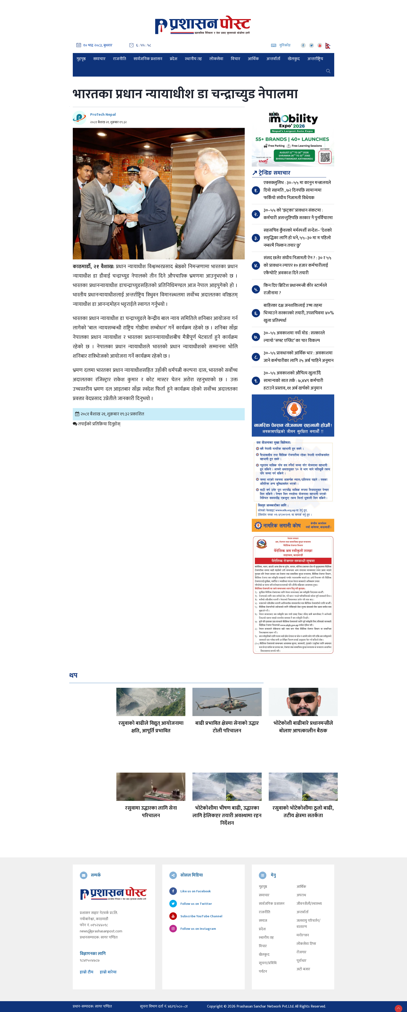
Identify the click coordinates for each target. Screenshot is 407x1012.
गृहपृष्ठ (81, 58)
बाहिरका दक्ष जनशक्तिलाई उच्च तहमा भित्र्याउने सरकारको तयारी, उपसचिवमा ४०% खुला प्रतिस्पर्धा (299, 313)
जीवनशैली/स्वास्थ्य (309, 904)
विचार (235, 58)
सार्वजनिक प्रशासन (148, 58)
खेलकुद (294, 58)
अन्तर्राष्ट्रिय (315, 58)
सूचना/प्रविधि (268, 963)
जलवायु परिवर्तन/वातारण (308, 924)
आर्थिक (253, 58)
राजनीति (119, 58)
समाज (263, 921)
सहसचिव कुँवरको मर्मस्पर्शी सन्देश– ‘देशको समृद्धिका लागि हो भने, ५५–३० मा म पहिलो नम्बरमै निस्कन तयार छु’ (298, 238)
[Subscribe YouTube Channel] (319, 45)
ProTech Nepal (103, 114)
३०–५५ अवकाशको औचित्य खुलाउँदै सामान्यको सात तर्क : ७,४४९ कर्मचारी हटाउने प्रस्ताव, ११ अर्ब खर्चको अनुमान (293, 380)
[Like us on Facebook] (303, 45)
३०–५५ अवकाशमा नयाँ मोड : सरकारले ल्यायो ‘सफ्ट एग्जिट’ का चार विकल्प (294, 336)
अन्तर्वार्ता (273, 58)
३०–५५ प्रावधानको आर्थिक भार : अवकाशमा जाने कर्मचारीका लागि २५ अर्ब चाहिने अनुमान (299, 356)
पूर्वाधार (301, 961)
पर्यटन (263, 972)
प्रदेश (173, 58)
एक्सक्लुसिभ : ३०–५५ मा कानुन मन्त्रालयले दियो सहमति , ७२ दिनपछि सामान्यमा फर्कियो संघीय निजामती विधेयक (297, 190)
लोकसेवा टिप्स (306, 944)
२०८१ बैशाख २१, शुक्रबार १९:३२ (108, 122)
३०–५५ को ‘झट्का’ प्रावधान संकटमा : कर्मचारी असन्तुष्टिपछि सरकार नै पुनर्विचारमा (298, 214)
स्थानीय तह (193, 58)
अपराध (301, 895)
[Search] (328, 71)
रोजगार (301, 952)
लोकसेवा (216, 58)
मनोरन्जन (303, 935)
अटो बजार (303, 969)
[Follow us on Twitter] (311, 45)
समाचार (99, 58)
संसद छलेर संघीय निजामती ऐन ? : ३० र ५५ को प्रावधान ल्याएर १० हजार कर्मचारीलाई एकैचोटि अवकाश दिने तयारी (297, 265)
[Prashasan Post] (203, 24)
